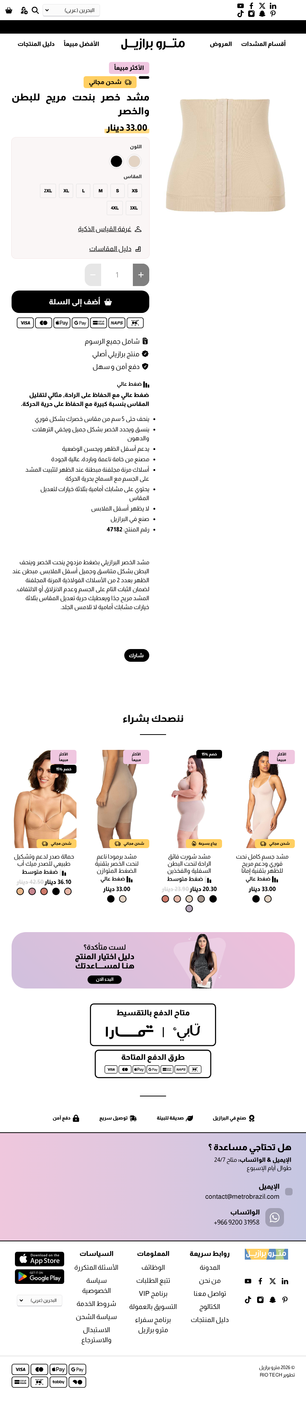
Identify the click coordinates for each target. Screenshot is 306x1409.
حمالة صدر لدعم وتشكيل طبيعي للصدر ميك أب (44, 860)
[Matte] (20, 891)
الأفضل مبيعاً (81, 44)
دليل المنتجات (36, 44)
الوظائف (153, 1267)
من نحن (210, 1280)
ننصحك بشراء (153, 718)
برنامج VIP (153, 1293)
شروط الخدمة (96, 1303)
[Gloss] (32, 891)
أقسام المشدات (263, 44)
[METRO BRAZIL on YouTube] (242, 7)
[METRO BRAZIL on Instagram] (253, 15)
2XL (48, 190)
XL (66, 190)
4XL (115, 208)
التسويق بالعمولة (153, 1306)
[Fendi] (201, 899)
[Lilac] (189, 908)
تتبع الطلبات (153, 1280)
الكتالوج (209, 1306)
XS (135, 190)
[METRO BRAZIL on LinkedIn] (274, 7)
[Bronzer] (165, 899)
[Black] (116, 161)
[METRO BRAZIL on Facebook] (253, 7)
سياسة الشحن (96, 1316)
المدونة (210, 1267)
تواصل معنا (210, 1293)
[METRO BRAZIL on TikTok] (242, 15)
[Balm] (177, 899)
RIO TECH (271, 1375)
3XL (134, 208)
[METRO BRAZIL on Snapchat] (264, 15)
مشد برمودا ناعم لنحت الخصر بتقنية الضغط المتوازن (116, 863)
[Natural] (134, 161)
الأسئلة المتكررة (96, 1267)
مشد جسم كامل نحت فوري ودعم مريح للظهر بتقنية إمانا (262, 863)
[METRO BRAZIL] (153, 44)
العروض (221, 44)
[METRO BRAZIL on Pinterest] (274, 15)
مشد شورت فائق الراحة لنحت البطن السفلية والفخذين (189, 863)
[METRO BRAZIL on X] (264, 7)
